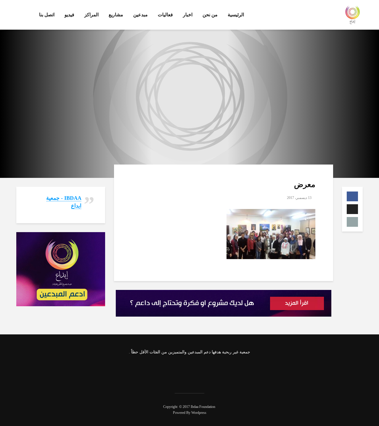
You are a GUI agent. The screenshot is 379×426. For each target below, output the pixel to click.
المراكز (91, 14)
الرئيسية (236, 14)
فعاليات (165, 14)
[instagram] (180, 370)
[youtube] (165, 370)
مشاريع (116, 14)
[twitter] (196, 370)
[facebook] (212, 370)
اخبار (187, 14)
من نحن (210, 14)
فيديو (69, 14)
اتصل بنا (46, 14)
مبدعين (140, 14)
